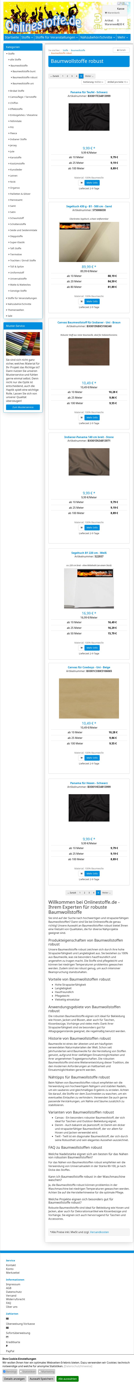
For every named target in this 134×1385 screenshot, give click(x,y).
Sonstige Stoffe (18, 290)
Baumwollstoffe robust (24, 77)
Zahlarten (12, 1313)
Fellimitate (15, 121)
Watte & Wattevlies (20, 284)
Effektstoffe (16, 109)
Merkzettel (12, 1272)
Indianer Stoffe (18, 139)
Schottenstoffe (17, 224)
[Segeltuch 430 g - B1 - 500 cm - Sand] (89, 243)
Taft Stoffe (15, 248)
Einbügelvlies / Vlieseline (23, 115)
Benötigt (11, 1371)
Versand (11, 1295)
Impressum (13, 1284)
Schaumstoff (16, 218)
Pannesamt (15, 199)
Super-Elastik (17, 242)
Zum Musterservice (23, 407)
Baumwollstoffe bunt (23, 71)
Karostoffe (15, 157)
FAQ (8, 1303)
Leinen (13, 175)
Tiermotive (15, 254)
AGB (8, 1288)
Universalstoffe (18, 278)
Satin (12, 212)
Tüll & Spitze (16, 266)
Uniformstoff (16, 272)
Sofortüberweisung (18, 1333)
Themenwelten (15, 309)
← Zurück (54, 76)
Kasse (120, 8)
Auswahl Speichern (41, 1379)
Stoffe (26, 37)
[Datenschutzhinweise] (78, 1366)
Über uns (11, 1307)
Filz (11, 127)
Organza (14, 187)
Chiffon (13, 102)
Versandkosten (99, 1232)
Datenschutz (14, 1292)
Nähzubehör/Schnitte (96, 37)
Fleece (13, 133)
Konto (10, 1269)
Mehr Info (92, 182)
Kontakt (11, 1265)
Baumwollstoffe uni (23, 83)
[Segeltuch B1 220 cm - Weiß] (89, 589)
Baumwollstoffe (19, 65)
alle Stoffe (15, 59)
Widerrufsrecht (15, 1299)
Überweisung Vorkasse (20, 1324)
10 (117, 82)
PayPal (10, 1351)
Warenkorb (113, 12)
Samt (12, 205)
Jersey (13, 145)
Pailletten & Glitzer (20, 193)
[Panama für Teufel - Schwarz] (89, 124)
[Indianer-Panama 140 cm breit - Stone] (89, 469)
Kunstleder (15, 169)
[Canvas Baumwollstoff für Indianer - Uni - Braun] (89, 359)
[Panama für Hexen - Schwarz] (89, 815)
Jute (11, 151)
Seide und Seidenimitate (23, 230)
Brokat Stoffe (16, 90)
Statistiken (29, 1371)
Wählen (92, 82)
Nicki (12, 181)
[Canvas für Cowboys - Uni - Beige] (89, 699)
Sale (9, 315)
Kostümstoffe (17, 163)
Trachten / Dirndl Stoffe (22, 260)
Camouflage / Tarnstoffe (22, 96)
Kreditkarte (13, 1342)
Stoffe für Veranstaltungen (55, 37)
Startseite (12, 37)
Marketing (48, 1371)
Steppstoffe (16, 236)
